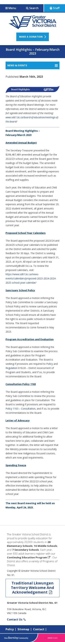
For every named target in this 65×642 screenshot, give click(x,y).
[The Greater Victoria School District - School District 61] (32, 27)
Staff (56, 8)
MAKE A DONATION (31, 36)
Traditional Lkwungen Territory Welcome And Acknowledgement (32, 588)
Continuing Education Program (27, 557)
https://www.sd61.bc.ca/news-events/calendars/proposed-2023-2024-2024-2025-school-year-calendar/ (31, 278)
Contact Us (15, 619)
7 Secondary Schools (25, 549)
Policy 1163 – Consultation (20, 408)
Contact (38, 629)
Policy (49, 363)
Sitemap (23, 629)
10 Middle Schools (45, 546)
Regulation (12, 368)
